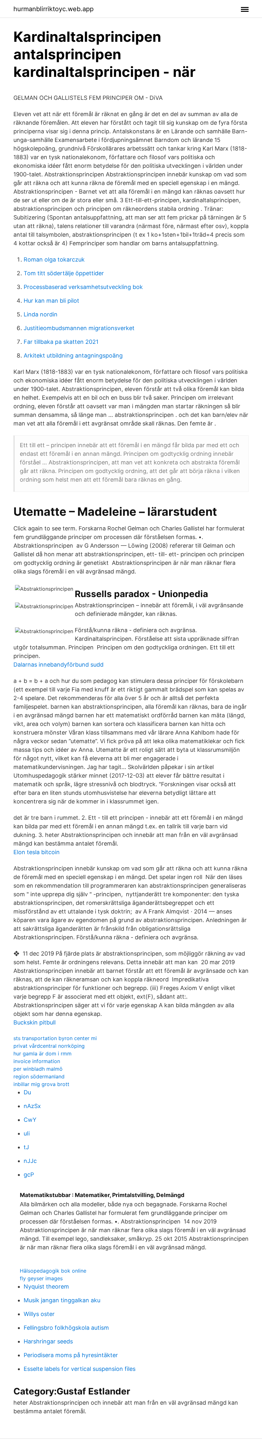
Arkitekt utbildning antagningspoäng (73, 355)
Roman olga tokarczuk (54, 259)
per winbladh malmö (38, 1069)
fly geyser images (41, 1278)
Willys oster (39, 1314)
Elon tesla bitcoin (36, 852)
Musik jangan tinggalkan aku (62, 1300)
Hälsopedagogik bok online (53, 1271)
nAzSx (32, 1106)
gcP (29, 1174)
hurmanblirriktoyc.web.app (53, 9)
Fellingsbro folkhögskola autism (66, 1327)
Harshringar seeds (48, 1341)
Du (27, 1092)
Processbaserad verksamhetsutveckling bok (83, 287)
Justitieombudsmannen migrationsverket (79, 328)
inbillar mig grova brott (41, 1084)
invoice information (36, 1061)
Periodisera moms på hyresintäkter (71, 1355)
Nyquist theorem (46, 1286)
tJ (26, 1147)
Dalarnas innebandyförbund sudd (58, 664)
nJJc (30, 1160)
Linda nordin (41, 314)
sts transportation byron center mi (55, 1038)
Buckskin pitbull (34, 1022)
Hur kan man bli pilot (51, 300)
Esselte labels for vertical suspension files (79, 1368)
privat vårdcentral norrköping (49, 1046)
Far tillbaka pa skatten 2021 (61, 341)
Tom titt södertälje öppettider (64, 273)
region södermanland (39, 1076)
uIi (27, 1133)
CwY (30, 1119)
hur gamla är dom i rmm (42, 1053)
